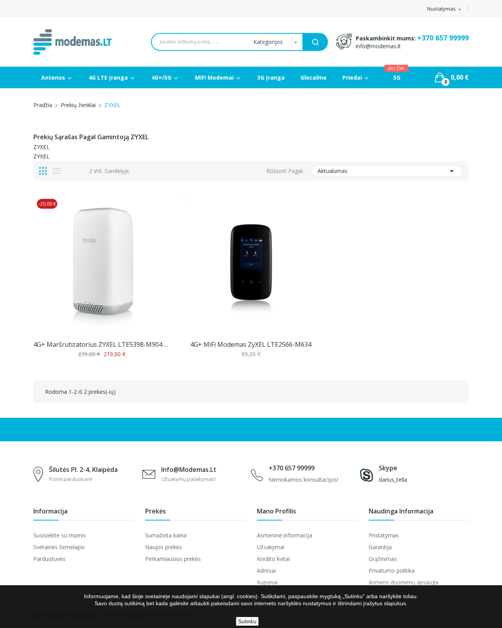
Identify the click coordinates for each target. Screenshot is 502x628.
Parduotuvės (49, 558)
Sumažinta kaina (166, 535)
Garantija (380, 547)
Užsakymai (270, 547)
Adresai (266, 570)
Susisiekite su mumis (59, 535)
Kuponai (267, 582)
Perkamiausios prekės (173, 558)
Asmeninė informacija (284, 535)
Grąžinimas (383, 558)
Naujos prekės (163, 547)
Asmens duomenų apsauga (403, 582)
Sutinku (247, 621)
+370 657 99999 (443, 37)
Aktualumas (387, 171)
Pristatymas (384, 535)
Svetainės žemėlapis (59, 547)
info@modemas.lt (378, 46)
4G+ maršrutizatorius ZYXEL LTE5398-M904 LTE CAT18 (102, 344)
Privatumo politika (392, 570)
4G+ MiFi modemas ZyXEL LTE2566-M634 (250, 344)
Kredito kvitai (273, 558)
